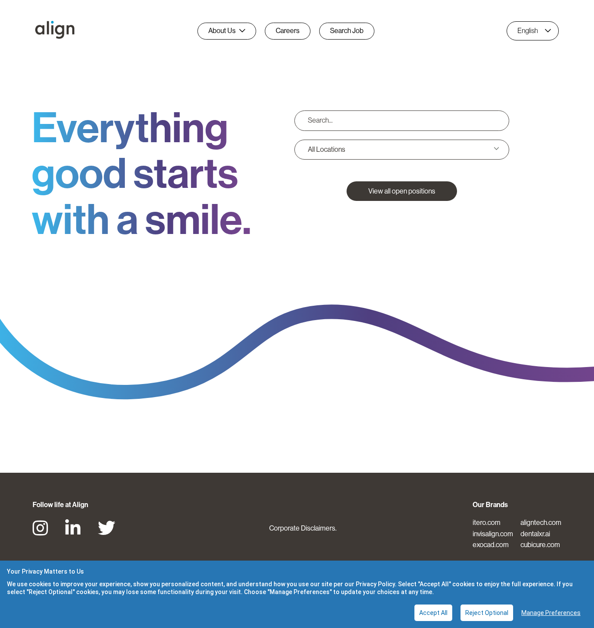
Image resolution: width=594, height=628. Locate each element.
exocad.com (491, 545)
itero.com (487, 522)
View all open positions (401, 191)
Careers (288, 31)
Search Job (347, 31)
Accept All (433, 612)
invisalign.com (493, 534)
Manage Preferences (551, 612)
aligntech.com (541, 522)
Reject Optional (486, 612)
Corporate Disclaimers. (303, 528)
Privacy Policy (375, 584)
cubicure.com (540, 545)
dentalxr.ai (535, 534)
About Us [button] (222, 31)
